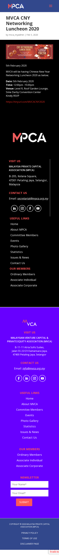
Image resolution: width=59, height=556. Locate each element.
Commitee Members (29, 409)
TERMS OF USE (29, 538)
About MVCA (29, 404)
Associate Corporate (23, 285)
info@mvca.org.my (34, 368)
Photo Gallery (19, 246)
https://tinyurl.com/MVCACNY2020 (25, 101)
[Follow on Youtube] (38, 208)
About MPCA (18, 229)
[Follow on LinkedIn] (14, 208)
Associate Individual (23, 280)
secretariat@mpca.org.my (32, 198)
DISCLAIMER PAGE (29, 543)
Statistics (16, 252)
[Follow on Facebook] (30, 208)
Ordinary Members (22, 274)
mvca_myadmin (16, 34)
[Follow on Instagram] (22, 208)
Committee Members (24, 235)
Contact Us (17, 263)
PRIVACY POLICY (29, 532)
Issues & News (19, 257)
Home (14, 224)
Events (14, 240)
